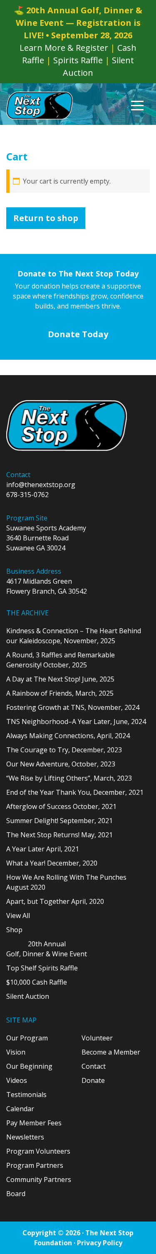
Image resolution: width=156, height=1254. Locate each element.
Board (15, 1193)
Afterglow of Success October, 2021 (61, 806)
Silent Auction (27, 996)
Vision (15, 1052)
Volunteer (97, 1038)
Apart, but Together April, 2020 (55, 901)
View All (18, 915)
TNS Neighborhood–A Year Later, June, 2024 (76, 721)
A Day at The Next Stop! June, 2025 (60, 679)
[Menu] (137, 106)
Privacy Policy (99, 1242)
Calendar (20, 1108)
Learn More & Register (64, 47)
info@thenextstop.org (40, 484)
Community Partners (38, 1179)
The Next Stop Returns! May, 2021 (59, 834)
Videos (16, 1080)
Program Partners (34, 1165)
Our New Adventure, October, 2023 (60, 764)
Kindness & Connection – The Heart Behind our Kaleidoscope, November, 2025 (73, 635)
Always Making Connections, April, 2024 (68, 735)
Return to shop (45, 218)
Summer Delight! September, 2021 (59, 820)
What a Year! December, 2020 (51, 863)
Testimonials (26, 1094)
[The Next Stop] (39, 105)
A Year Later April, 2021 (42, 848)
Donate (93, 1080)
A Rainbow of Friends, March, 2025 (60, 693)
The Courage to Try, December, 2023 (64, 749)
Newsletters (25, 1137)
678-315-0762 (27, 494)
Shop (14, 929)
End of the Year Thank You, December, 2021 (75, 792)
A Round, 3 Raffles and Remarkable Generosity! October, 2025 (60, 659)
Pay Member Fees (34, 1122)
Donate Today (78, 334)
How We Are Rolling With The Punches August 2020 (66, 882)
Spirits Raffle (78, 60)
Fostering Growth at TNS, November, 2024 (72, 707)
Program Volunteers (38, 1151)
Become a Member (111, 1052)
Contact (94, 1066)
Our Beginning (29, 1066)
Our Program (27, 1038)
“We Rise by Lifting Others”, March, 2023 (69, 778)
